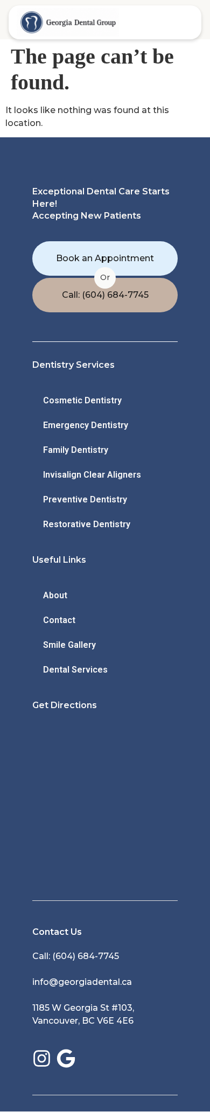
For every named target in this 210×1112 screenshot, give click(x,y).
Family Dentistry (75, 450)
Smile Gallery (69, 645)
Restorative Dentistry (86, 524)
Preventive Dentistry (85, 499)
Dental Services (75, 670)
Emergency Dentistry (85, 425)
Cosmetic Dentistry (82, 400)
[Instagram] (41, 1058)
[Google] (66, 1058)
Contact (59, 620)
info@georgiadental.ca (82, 982)
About (55, 595)
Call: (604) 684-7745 (105, 295)
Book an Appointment (105, 258)
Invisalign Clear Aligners (92, 475)
